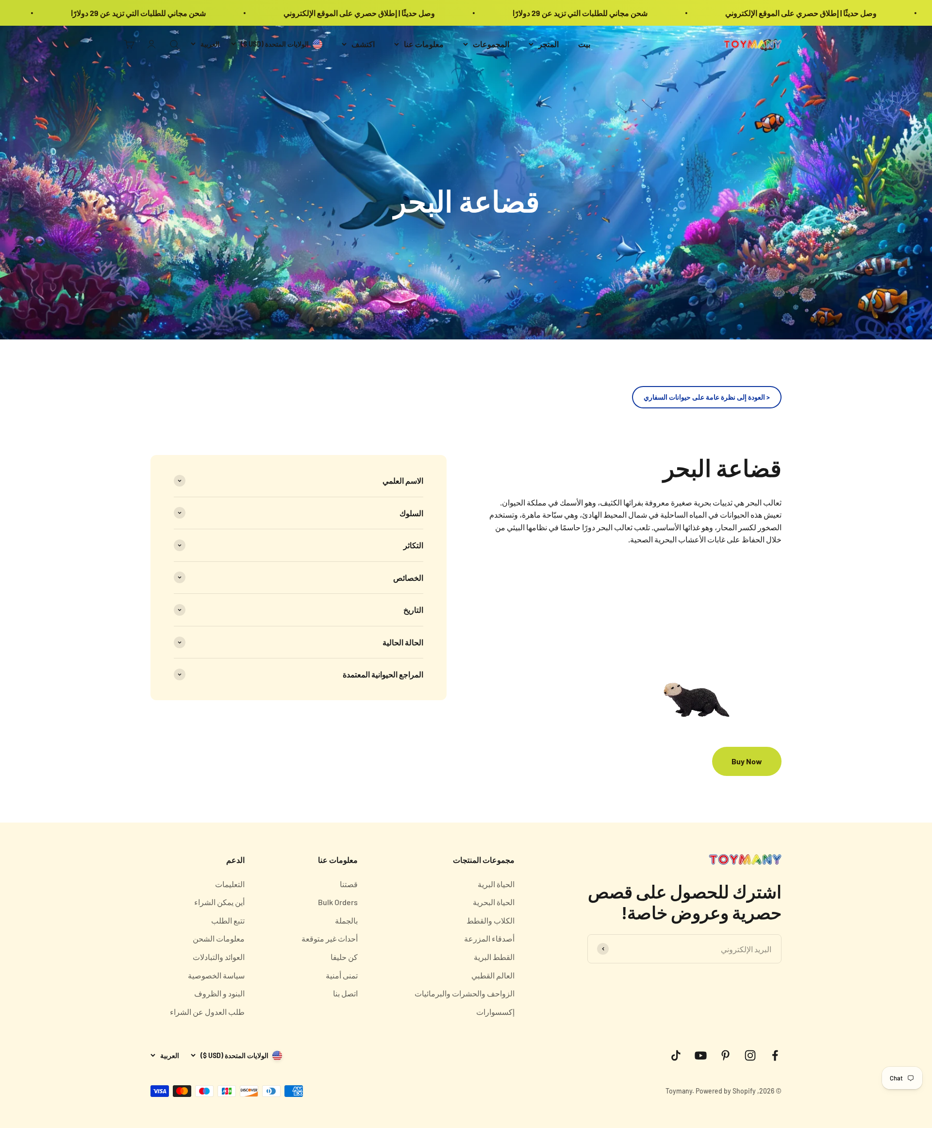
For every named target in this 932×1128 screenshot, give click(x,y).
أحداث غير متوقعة (329, 938)
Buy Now (747, 761)
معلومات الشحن (219, 938)
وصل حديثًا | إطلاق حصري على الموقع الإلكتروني (855, 12)
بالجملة (346, 920)
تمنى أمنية (342, 975)
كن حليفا (344, 956)
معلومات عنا (424, 44)
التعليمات (230, 884)
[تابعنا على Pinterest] (725, 1055)
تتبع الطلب (228, 920)
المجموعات (491, 44)
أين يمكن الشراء (219, 902)
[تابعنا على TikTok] (675, 1055)
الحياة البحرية (494, 902)
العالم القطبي (493, 975)
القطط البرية (494, 956)
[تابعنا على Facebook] (775, 1055)
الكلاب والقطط (490, 920)
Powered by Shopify (726, 1091)
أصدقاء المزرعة (489, 938)
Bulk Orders (338, 902)
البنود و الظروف (219, 993)
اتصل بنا (345, 993)
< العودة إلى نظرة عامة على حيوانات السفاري (707, 397)
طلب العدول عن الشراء (207, 1011)
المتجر (548, 44)
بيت (584, 44)
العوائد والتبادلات (219, 956)
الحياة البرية (496, 884)
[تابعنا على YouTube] (700, 1055)
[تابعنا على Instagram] (750, 1055)
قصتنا (349, 884)
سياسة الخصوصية (216, 975)
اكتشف (363, 44)
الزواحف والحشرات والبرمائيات (465, 993)
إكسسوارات (495, 1011)
